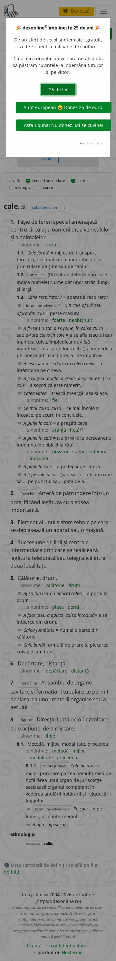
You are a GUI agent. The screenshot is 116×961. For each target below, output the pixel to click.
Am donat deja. (91, 143)
